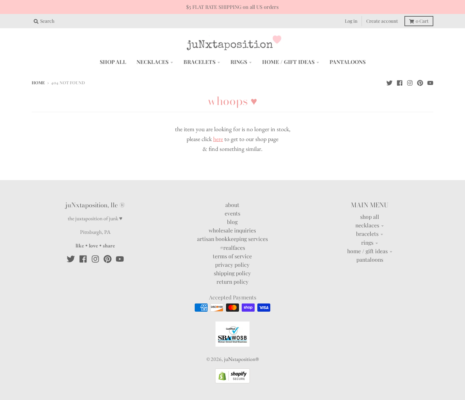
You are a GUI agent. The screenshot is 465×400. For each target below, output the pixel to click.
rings (367, 242)
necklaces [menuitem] (153, 61)
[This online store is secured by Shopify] (232, 381)
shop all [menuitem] (113, 61)
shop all (369, 216)
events (232, 213)
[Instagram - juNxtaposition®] (410, 82)
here (218, 139)
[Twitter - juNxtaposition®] (389, 82)
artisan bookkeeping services (232, 238)
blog (232, 221)
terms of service (232, 256)
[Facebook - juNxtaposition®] (400, 82)
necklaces (367, 225)
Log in (351, 21)
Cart (422, 21)
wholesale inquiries (232, 230)
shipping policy (232, 273)
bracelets (367, 233)
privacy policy (232, 264)
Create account (382, 21)
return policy (232, 281)
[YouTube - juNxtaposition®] (430, 82)
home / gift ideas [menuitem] (288, 61)
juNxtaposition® (241, 359)
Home (38, 82)
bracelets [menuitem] (199, 61)
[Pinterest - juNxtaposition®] (420, 82)
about (232, 204)
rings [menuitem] (238, 61)
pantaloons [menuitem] (348, 61)
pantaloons (369, 259)
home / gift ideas (367, 251)
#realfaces (232, 247)
